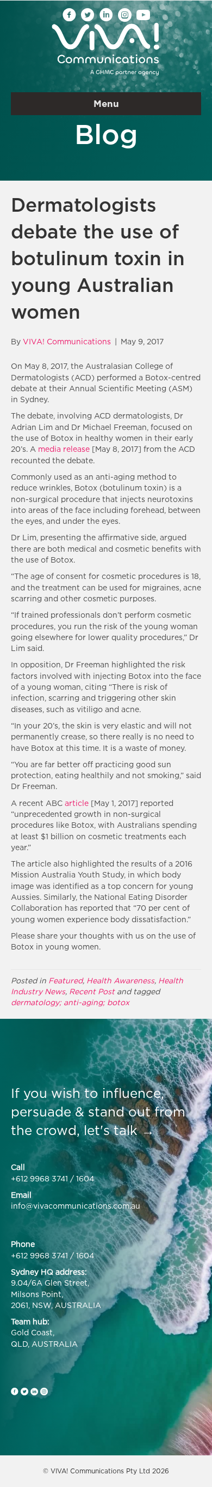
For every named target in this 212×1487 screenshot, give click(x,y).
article (77, 803)
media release (64, 449)
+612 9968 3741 (39, 1178)
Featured (65, 980)
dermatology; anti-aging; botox (70, 1002)
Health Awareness (120, 980)
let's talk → (119, 1130)
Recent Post (92, 991)
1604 (85, 1178)
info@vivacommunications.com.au (75, 1206)
